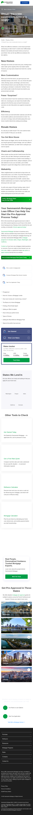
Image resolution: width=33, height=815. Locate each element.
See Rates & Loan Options (16, 707)
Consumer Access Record (23, 802)
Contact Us (5, 761)
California (3, 242)
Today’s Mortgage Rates (9, 199)
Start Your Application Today (13, 282)
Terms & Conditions (6, 788)
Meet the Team (16, 576)
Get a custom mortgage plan (13, 268)
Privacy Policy (4, 786)
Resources (5, 743)
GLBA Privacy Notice (6, 791)
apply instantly (5, 252)
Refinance (5, 739)
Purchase (5, 734)
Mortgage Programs (7, 747)
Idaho (15, 239)
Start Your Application (14, 716)
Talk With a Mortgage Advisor (16, 722)
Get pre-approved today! (19, 227)
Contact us (4, 246)
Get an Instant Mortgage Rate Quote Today (14, 257)
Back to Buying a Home (9, 9)
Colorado (10, 239)
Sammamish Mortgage (7, 231)
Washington (25, 239)
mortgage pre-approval (18, 595)
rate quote (25, 250)
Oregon (19, 239)
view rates (4, 250)
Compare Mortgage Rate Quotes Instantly (16, 275)
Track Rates (16, 360)
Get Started (25, 2)
